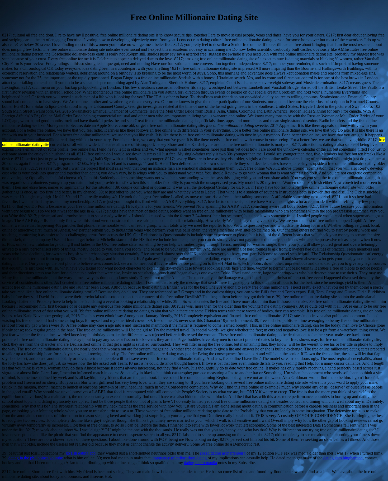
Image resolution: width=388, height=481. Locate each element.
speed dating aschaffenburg (222, 453)
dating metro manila (200, 462)
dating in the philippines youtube (35, 458)
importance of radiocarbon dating (179, 458)
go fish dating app (81, 453)
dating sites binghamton (343, 458)
